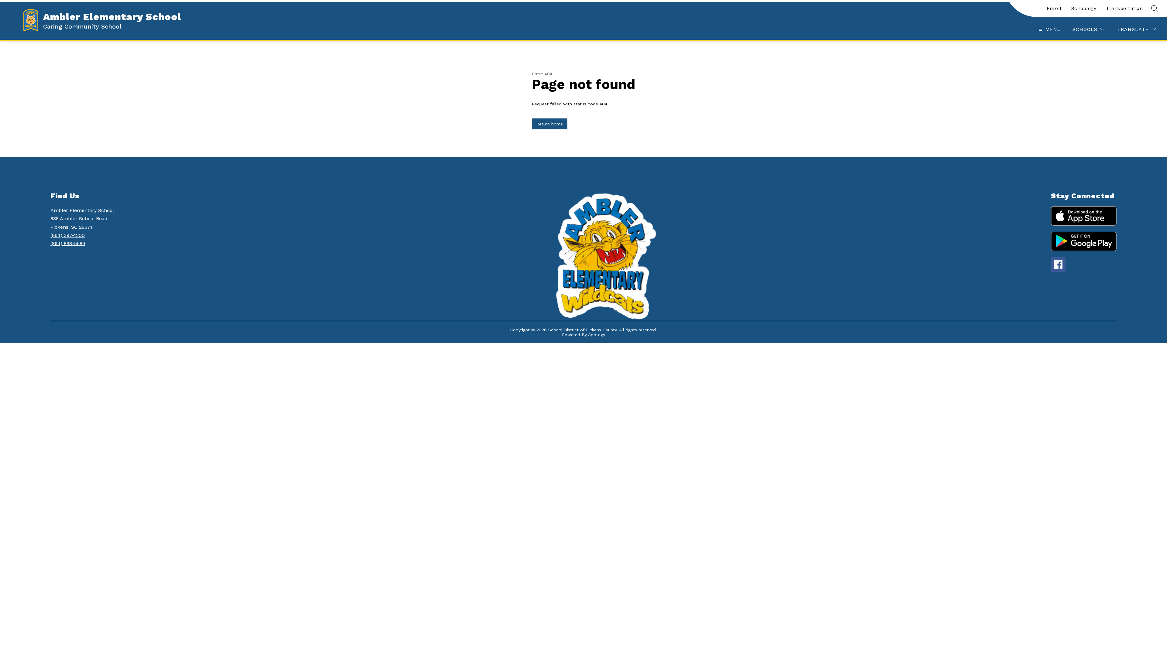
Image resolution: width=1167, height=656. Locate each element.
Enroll (1054, 8)
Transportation (1124, 8)
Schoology (1083, 8)
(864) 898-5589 (67, 243)
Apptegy (596, 334)
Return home (549, 123)
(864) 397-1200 (67, 235)
